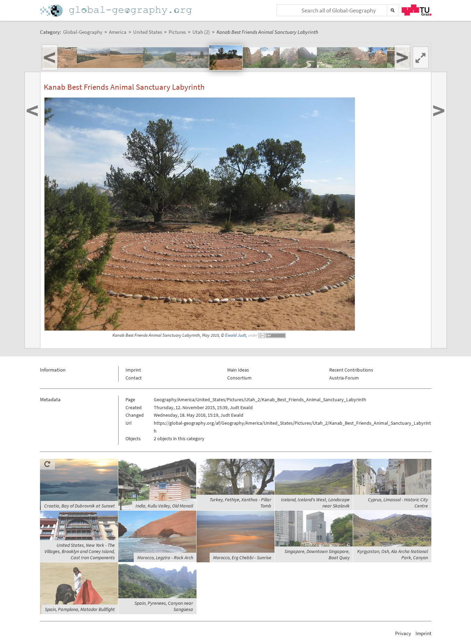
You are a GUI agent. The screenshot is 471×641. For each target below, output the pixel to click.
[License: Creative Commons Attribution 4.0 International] (272, 335)
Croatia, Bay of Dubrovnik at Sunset (79, 506)
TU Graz (416, 10)
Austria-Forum (344, 378)
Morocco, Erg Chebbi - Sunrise (242, 557)
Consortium (239, 378)
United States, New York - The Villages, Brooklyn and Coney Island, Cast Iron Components (79, 551)
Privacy (403, 633)
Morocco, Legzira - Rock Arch (165, 557)
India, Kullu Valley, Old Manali (164, 506)
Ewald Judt (235, 335)
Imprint (133, 370)
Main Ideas (238, 370)
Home (116, 10)
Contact (134, 378)
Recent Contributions (351, 370)
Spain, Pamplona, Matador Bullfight (80, 609)
